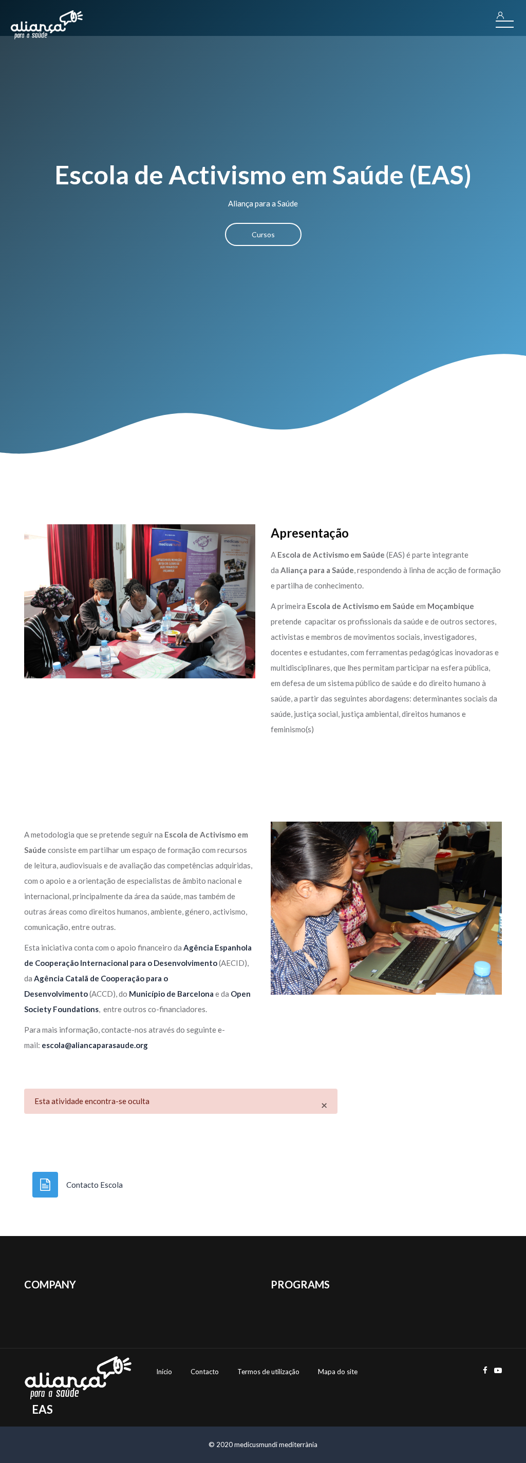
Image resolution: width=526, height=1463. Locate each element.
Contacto (205, 1371)
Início (164, 1371)
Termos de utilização (268, 1371)
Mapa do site (338, 1371)
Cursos (263, 234)
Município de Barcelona (171, 993)
